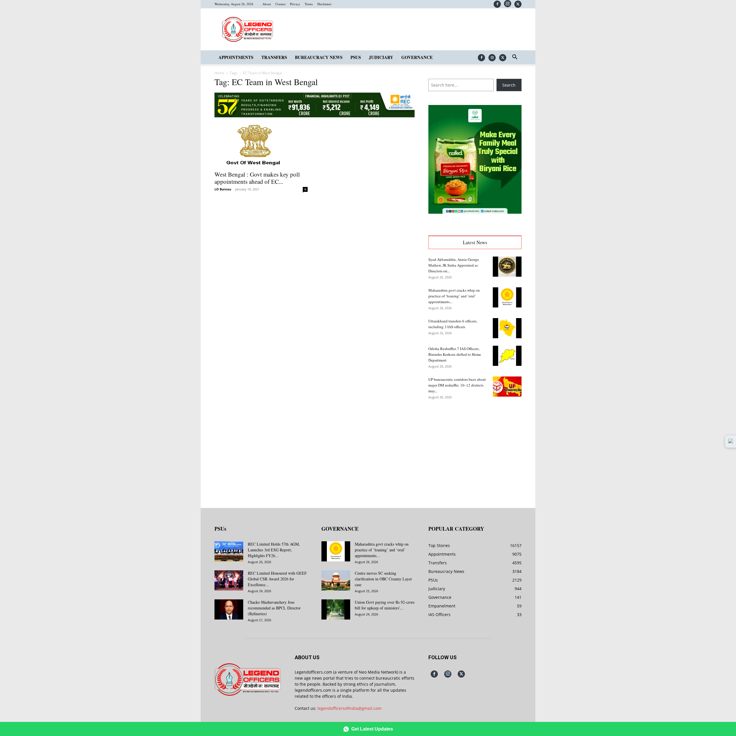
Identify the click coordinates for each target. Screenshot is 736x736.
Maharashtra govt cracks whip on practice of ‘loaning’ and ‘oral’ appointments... (454, 296)
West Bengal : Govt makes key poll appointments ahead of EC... (257, 178)
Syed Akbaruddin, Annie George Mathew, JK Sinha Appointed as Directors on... (453, 265)
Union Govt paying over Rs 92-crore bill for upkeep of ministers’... (385, 605)
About (266, 4)
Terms (309, 4)
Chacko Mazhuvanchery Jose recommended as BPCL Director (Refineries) (274, 607)
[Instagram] (507, 3)
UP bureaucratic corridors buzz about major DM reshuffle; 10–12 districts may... (457, 385)
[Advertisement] (475, 449)
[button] (515, 57)
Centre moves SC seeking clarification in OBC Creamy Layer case (383, 578)
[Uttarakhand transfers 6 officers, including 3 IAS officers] (507, 328)
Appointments (235, 57)
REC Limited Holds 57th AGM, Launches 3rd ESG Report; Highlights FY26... (274, 549)
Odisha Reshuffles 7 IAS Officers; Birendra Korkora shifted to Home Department (454, 354)
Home (219, 72)
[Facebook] (497, 4)
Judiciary (381, 57)
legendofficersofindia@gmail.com (349, 708)
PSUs (355, 57)
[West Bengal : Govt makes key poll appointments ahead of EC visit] (261, 144)
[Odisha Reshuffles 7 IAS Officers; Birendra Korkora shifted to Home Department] (507, 356)
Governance (417, 57)
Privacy (295, 4)
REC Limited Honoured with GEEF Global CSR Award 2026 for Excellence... (277, 578)
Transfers (274, 57)
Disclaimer (324, 4)
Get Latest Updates (372, 729)
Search (508, 85)
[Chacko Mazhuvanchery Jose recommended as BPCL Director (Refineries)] (228, 609)
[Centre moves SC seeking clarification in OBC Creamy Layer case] (335, 580)
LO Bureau (222, 189)
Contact (280, 4)
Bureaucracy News (318, 57)
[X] (518, 4)
